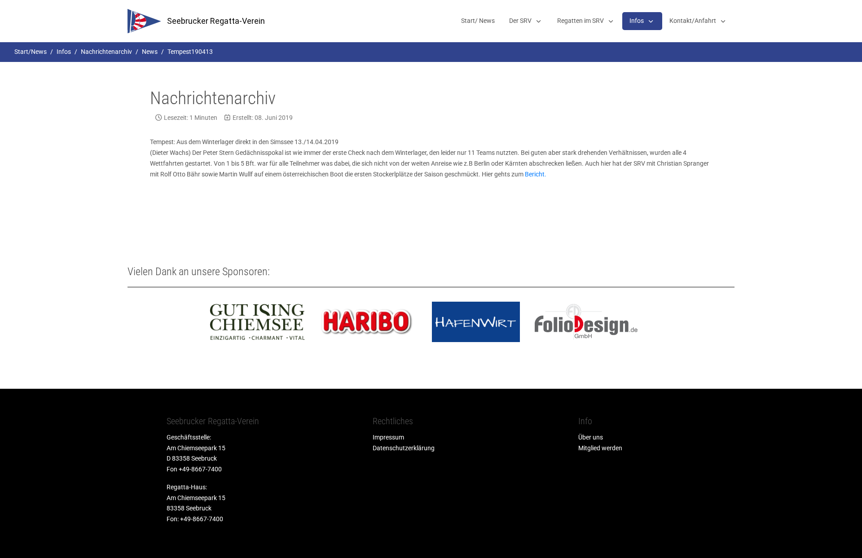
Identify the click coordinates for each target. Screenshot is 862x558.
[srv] (144, 21)
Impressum (388, 437)
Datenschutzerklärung (404, 448)
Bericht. (535, 174)
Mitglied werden (600, 448)
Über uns (590, 437)
